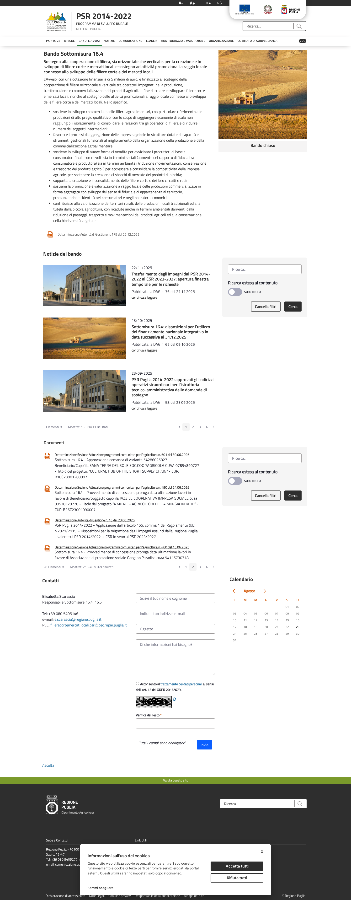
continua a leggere (144, 297)
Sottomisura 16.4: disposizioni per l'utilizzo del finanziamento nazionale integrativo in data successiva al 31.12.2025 (171, 331)
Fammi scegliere (100, 888)
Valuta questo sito (175, 780)
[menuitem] (53, 41)
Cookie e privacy (119, 895)
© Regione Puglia (293, 895)
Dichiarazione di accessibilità (65, 895)
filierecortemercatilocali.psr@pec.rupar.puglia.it (88, 625)
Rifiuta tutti (237, 877)
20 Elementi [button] (52, 566)
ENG (218, 3)
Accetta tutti (237, 866)
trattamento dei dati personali (181, 683)
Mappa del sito (194, 895)
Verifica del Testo (148, 714)
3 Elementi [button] (51, 426)
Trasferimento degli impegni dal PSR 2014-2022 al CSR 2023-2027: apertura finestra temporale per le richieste (171, 279)
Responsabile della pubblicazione (157, 895)
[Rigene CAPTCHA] (174, 699)
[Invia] (298, 26)
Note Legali (97, 895)
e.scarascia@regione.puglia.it (77, 619)
